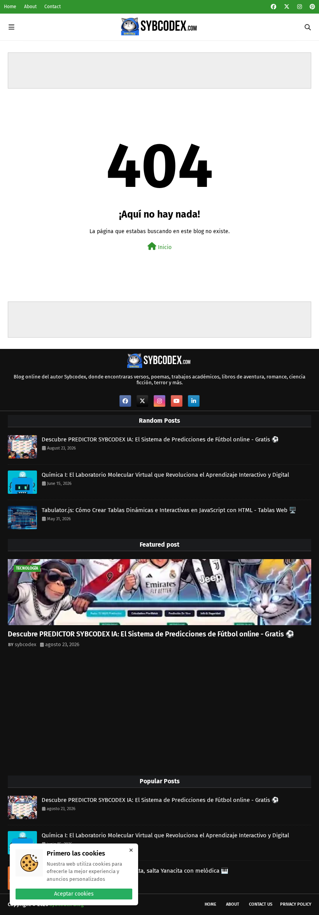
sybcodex (25, 644)
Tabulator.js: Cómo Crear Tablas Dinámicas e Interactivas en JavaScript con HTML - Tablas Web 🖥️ (169, 510)
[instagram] (299, 7)
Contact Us (260, 904)
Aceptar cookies (74, 894)
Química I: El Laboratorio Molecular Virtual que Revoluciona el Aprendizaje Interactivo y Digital (165, 474)
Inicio (164, 247)
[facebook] (273, 7)
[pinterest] (311, 7)
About (30, 6)
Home (10, 6)
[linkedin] (194, 401)
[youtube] (176, 401)
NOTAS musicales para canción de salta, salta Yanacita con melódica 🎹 (135, 870)
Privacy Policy (295, 904)
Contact (52, 6)
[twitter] (286, 7)
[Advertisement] (159, 70)
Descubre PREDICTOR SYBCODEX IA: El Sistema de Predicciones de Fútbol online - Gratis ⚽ (160, 439)
